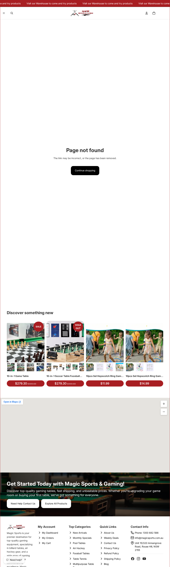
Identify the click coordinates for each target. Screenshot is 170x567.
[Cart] (154, 13)
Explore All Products (56, 503)
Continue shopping (85, 170)
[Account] (146, 13)
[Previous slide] (10, 341)
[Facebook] (133, 559)
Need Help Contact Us (23, 503)
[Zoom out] (164, 411)
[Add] (39, 357)
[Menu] (3, 13)
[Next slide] (40, 341)
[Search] (11, 13)
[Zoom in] (164, 403)
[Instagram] (138, 559)
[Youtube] (144, 559)
